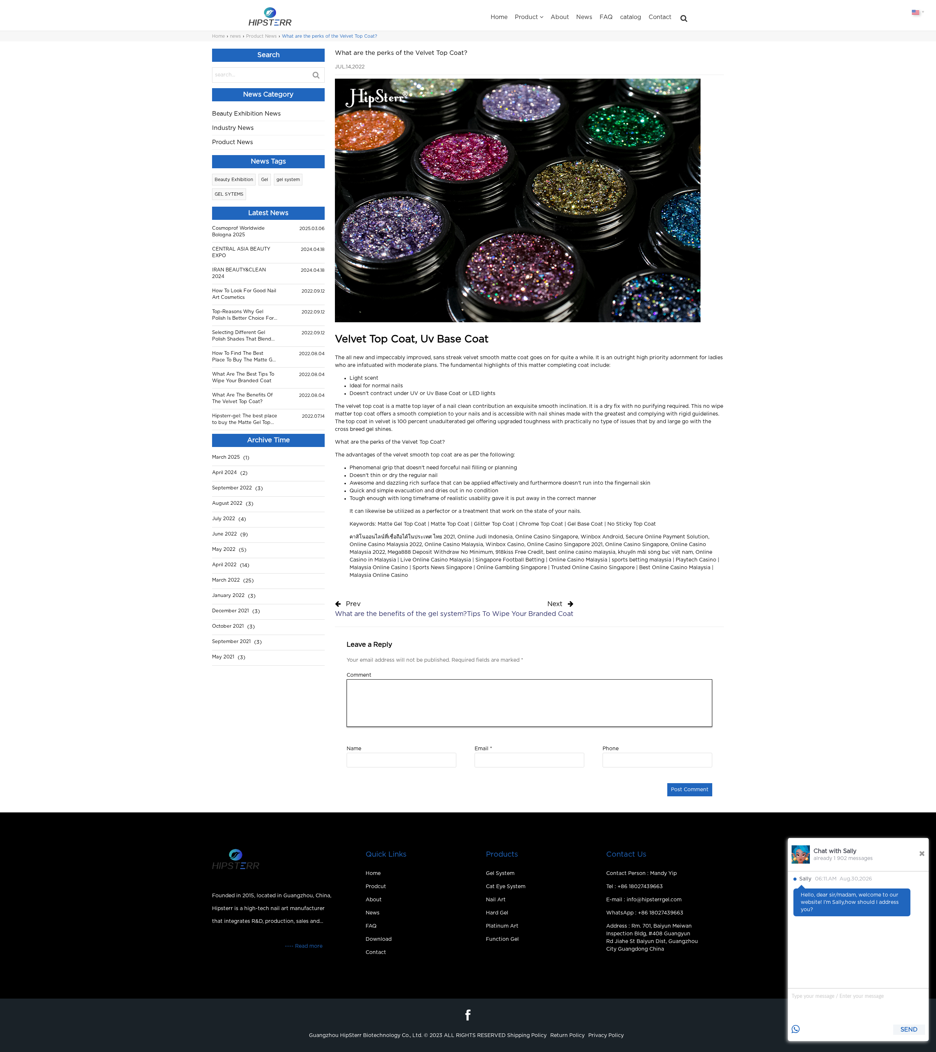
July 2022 (223, 518)
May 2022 (223, 549)
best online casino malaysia (580, 552)
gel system (288, 179)
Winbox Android (602, 537)
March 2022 (226, 580)
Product (526, 17)
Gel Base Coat (585, 524)
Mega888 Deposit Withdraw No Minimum (440, 552)
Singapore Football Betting (509, 560)
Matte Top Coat (450, 524)
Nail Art (496, 899)
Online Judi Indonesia (485, 537)
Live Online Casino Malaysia (435, 560)
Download (379, 939)
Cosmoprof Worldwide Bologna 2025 (238, 231)
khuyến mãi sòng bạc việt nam (655, 552)
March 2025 (226, 457)
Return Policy (567, 1035)
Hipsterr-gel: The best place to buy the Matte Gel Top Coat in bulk (244, 420)
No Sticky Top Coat (631, 524)
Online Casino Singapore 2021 (565, 544)
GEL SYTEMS (229, 194)
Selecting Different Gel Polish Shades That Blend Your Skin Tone (241, 336)
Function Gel (502, 939)
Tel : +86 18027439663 (634, 886)
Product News (261, 36)
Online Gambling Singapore (511, 567)
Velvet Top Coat (422, 442)
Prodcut (376, 886)
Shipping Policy (527, 1035)
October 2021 (228, 626)
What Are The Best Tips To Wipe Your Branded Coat (243, 377)
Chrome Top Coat (541, 524)
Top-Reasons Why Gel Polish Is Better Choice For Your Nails (243, 315)
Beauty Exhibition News (246, 114)
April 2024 (224, 472)
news (235, 36)
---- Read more (303, 946)
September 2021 (231, 641)
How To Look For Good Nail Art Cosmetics (244, 294)
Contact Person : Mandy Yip (641, 873)
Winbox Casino (505, 544)
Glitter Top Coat (494, 524)
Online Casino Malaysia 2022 (386, 544)
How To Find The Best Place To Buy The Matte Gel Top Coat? (244, 357)
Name (354, 748)
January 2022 (228, 595)
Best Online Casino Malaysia (674, 567)
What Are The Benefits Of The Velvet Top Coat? (242, 398)
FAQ (606, 17)
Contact (660, 17)
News (584, 17)
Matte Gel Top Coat (402, 524)
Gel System (500, 873)
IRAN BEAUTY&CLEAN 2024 (239, 273)
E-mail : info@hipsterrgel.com (644, 899)
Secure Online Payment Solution (667, 537)
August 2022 (227, 503)
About (560, 17)
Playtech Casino (696, 560)
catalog (630, 17)
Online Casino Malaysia (453, 544)
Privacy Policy (606, 1035)
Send (909, 1030)
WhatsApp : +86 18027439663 (644, 913)
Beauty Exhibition (234, 179)
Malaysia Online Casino (379, 567)
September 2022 (232, 488)
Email (483, 748)
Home (499, 17)
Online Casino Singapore (546, 537)
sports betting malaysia (641, 560)
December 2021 (230, 611)
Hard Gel (497, 913)
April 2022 (224, 565)
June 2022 (224, 534)
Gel (264, 179)
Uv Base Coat (444, 393)
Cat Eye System (505, 886)
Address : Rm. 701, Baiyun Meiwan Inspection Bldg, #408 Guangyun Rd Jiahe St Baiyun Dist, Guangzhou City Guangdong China (652, 938)
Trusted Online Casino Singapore (593, 567)
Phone (611, 748)
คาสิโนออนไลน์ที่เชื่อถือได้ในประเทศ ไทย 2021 (402, 537)
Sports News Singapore (442, 567)
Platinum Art (502, 926)
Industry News (233, 128)
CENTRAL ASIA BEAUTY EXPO (241, 252)
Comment (359, 675)
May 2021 (223, 657)
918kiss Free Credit (519, 552)
